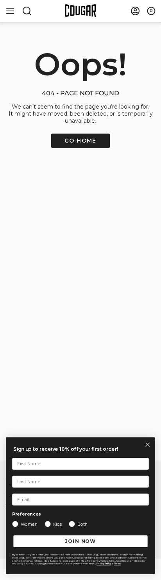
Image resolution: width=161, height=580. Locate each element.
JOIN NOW (81, 541)
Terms (117, 563)
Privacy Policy (104, 563)
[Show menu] (10, 11)
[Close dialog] (147, 444)
